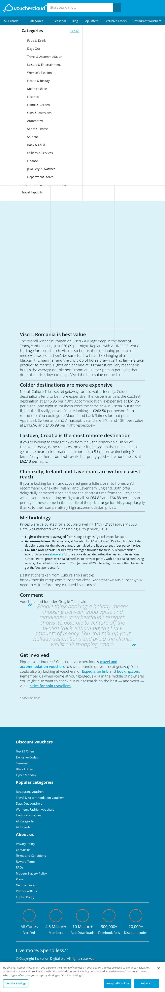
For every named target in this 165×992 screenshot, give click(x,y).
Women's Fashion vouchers (35, 809)
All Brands (23, 827)
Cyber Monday (26, 775)
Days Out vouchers (29, 803)
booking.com (128, 671)
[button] (13, 20)
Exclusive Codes (27, 757)
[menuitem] (13, 20)
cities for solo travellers (50, 685)
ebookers (57, 554)
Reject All (146, 983)
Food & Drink (36, 40)
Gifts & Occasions (39, 113)
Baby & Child (35, 145)
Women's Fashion (39, 73)
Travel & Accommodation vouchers (40, 798)
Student (32, 137)
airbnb (102, 671)
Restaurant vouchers (147, 21)
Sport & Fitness (37, 129)
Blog (75, 21)
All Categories (25, 821)
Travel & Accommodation (44, 57)
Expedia (88, 671)
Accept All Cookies (117, 983)
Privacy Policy (25, 844)
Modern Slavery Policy (31, 873)
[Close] (158, 968)
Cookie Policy (25, 897)
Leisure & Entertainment (43, 65)
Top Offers (91, 21)
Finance (32, 161)
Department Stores (39, 177)
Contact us (23, 850)
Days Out (33, 49)
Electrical (32, 97)
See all (74, 31)
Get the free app (27, 885)
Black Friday (24, 769)
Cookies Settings (15, 983)
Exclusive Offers (115, 21)
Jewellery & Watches (40, 169)
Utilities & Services (39, 153)
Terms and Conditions (31, 855)
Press (19, 879)
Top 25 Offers (25, 751)
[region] (82, 977)
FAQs (19, 867)
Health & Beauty (38, 81)
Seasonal (60, 21)
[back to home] (25, 8)
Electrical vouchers (29, 815)
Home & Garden (38, 105)
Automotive (34, 121)
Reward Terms (25, 862)
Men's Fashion (36, 89)
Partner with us (26, 891)
